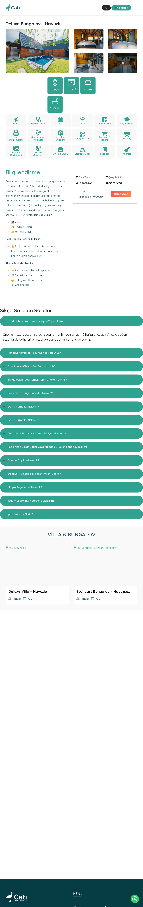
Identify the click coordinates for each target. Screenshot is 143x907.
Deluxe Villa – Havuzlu (27, 591)
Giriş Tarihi (84, 177)
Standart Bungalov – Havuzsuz (103, 591)
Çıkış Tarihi (114, 177)
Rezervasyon (121, 194)
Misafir (83, 191)
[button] (135, 899)
